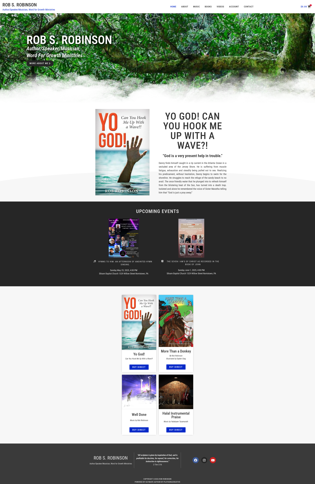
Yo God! (139, 354)
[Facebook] (196, 460)
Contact (249, 6)
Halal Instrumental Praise (175, 415)
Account (234, 6)
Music (196, 6)
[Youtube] (213, 460)
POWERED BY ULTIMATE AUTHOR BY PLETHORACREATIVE (157, 482)
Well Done (139, 414)
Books (208, 6)
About (184, 6)
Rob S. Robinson (19, 5)
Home (173, 6)
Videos (220, 6)
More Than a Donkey (176, 351)
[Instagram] (204, 460)
